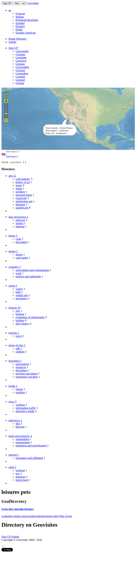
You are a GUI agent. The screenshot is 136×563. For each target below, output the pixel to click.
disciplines (21, 370)
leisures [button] (14, 307)
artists (19, 188)
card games (22, 257)
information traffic (26, 407)
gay (18, 473)
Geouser (20, 63)
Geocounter (22, 51)
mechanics (21, 298)
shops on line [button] (16, 345)
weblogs (20, 404)
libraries (20, 426)
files (18, 423)
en (23, 3)
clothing (20, 351)
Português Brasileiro (27, 19)
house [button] (12, 235)
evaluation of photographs (30, 317)
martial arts (22, 295)
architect (20, 191)
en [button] (9, 10)
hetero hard (22, 479)
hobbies (20, 320)
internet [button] (13, 454)
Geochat (20, 70)
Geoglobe (21, 57)
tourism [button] (13, 332)
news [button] (12, 401)
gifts (18, 348)
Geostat (20, 83)
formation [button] (14, 360)
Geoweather (22, 67)
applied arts (22, 207)
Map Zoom (65, 516)
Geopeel (20, 79)
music (19, 185)
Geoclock (21, 60)
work (18, 273)
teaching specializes (27, 373)
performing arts (24, 201)
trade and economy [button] (20, 435)
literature (20, 204)
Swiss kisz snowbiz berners (17, 509)
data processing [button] (18, 216)
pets (18, 310)
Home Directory (17, 38)
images (19, 223)
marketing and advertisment (31, 445)
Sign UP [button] (13, 47)
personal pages (24, 194)
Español (20, 23)
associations (22, 364)
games (19, 254)
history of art (23, 182)
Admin (12, 41)
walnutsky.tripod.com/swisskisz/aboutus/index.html (30, 516)
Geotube (20, 76)
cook (18, 238)
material (20, 226)
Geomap (20, 54)
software (20, 220)
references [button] (15, 420)
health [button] (12, 386)
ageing (19, 389)
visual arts (21, 198)
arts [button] (12, 175)
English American (26, 32)
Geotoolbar (22, 73)
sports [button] (12, 285)
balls (18, 292)
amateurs (21, 476)
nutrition (20, 392)
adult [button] (12, 467)
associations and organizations (32, 270)
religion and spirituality (28, 276)
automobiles (22, 439)
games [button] (13, 251)
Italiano (20, 16)
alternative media (25, 411)
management (23, 442)
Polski (19, 29)
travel (19, 336)
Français (20, 13)
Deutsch (20, 26)
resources (21, 367)
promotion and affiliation (29, 457)
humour (20, 314)
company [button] (14, 266)
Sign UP (7, 3)
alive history (22, 323)
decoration (21, 242)
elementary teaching (27, 376)
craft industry (23, 178)
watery (19, 288)
